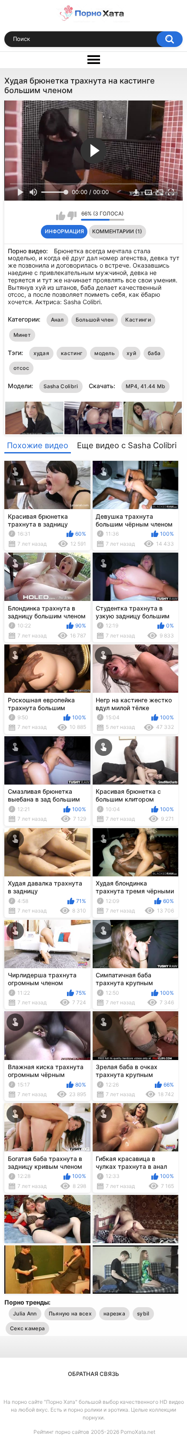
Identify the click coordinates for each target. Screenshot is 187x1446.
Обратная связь (93, 1373)
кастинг (72, 353)
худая (41, 353)
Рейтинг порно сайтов (61, 1432)
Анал (57, 319)
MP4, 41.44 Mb (146, 386)
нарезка (114, 1313)
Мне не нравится (72, 215)
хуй (131, 353)
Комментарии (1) (117, 231)
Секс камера (27, 1328)
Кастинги (137, 319)
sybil (143, 1313)
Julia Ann (25, 1313)
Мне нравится (60, 215)
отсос (21, 368)
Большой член (95, 319)
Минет (22, 335)
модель (104, 353)
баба (154, 353)
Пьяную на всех (70, 1313)
